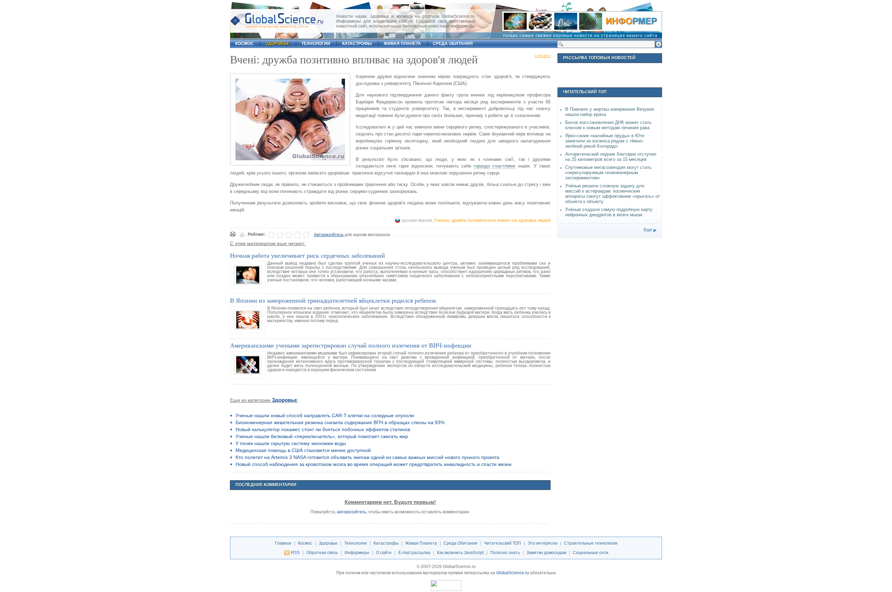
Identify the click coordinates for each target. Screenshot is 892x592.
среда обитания (453, 43)
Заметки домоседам (546, 552)
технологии (315, 43)
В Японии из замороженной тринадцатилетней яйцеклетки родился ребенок (333, 300)
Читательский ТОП (502, 543)
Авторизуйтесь (329, 234)
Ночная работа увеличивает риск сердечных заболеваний (307, 255)
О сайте (384, 552)
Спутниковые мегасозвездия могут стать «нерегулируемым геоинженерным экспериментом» (608, 172)
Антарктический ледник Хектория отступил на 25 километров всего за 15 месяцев (610, 156)
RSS (295, 552)
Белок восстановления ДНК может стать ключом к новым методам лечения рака (608, 125)
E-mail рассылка (414, 552)
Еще (648, 229)
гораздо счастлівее (494, 166)
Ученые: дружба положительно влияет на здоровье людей (492, 220)
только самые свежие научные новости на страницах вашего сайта (580, 35)
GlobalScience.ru (512, 572)
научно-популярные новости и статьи (277, 26)
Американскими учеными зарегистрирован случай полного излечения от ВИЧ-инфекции (350, 345)
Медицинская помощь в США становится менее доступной (303, 450)
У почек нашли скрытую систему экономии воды (291, 443)
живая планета (402, 43)
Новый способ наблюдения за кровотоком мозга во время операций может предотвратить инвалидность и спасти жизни (374, 464)
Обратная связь (322, 552)
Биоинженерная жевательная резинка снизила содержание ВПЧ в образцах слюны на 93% (340, 422)
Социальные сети (590, 552)
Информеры (357, 552)
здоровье (278, 43)
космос (244, 43)
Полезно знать (505, 552)
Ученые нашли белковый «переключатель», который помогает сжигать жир (322, 436)
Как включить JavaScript (460, 552)
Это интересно (543, 543)
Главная (283, 543)
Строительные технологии (590, 543)
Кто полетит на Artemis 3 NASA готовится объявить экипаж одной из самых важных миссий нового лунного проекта (367, 457)
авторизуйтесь (351, 511)
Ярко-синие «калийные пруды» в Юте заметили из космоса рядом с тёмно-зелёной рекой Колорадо (604, 141)
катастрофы (357, 43)
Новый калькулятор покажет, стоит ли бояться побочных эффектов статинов (323, 429)
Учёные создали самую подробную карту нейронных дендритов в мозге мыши (609, 212)
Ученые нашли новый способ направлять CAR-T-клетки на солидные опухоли (325, 415)
